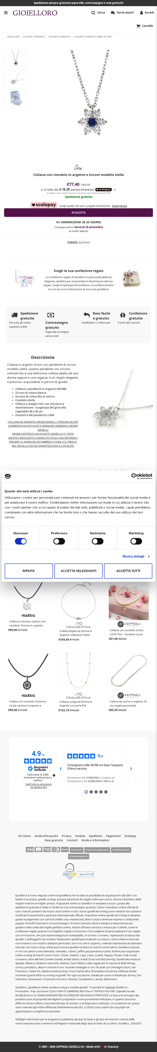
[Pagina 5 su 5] (106, 792)
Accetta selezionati (78, 571)
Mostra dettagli (134, 556)
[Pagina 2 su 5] (91, 792)
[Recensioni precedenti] (61, 768)
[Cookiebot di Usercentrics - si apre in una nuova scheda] (134, 476)
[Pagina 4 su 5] (101, 792)
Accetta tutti (128, 571)
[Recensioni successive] (131, 768)
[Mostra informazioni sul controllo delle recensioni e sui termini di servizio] (54, 775)
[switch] (59, 541)
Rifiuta (29, 571)
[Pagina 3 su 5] (96, 792)
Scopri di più (119, 206)
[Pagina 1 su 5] (86, 792)
